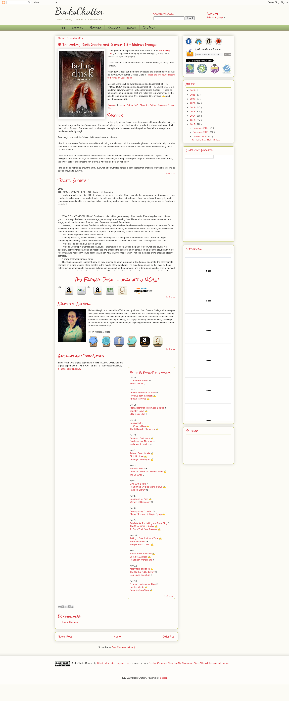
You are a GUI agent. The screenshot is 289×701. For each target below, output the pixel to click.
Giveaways (114, 27)
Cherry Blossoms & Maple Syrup (146, 514)
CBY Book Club (137, 414)
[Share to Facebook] (69, 606)
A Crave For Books (139, 380)
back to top (170, 173)
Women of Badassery (140, 502)
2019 (193, 107)
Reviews (131, 27)
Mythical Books (137, 468)
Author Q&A (132, 105)
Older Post (169, 636)
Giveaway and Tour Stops (81, 355)
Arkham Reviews (138, 399)
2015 (193, 124)
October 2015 (200, 136)
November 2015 (201, 132)
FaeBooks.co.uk (138, 541)
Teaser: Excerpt (73, 180)
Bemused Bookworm (140, 438)
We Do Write (136, 475)
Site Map (149, 27)
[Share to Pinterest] (72, 606)
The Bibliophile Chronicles (142, 429)
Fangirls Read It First (140, 544)
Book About (135, 423)
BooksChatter (79, 11)
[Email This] (59, 606)
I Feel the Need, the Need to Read (146, 471)
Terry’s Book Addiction (141, 553)
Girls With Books (138, 484)
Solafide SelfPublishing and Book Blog (148, 523)
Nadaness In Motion (139, 444)
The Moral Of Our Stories (142, 526)
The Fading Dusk (94, 279)
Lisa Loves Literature (140, 575)
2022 (193, 95)
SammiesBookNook (139, 590)
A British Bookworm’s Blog (143, 584)
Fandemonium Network (141, 441)
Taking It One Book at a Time (144, 538)
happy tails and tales (140, 569)
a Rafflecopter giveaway (69, 369)
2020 (193, 103)
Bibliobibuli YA (136, 456)
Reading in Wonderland (141, 560)
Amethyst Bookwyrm (140, 459)
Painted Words (137, 587)
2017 (193, 116)
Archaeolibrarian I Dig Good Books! (147, 408)
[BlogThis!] (62, 606)
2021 (193, 99)
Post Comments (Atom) (123, 647)
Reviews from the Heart (141, 396)
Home (62, 27)
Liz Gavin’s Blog (138, 426)
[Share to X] (65, 606)
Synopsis (112, 105)
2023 (193, 90)
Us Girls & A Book (138, 557)
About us (77, 27)
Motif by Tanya (137, 411)
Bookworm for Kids (139, 499)
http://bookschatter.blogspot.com (113, 663)
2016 (193, 120)
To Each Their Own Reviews (143, 529)
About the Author (148, 105)
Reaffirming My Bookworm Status (146, 487)
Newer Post (65, 636)
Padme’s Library (138, 490)
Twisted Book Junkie (140, 453)
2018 (193, 111)
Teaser (121, 105)
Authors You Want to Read (143, 392)
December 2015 (201, 128)
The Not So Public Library (142, 572)
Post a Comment (70, 622)
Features (95, 27)
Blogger (163, 678)
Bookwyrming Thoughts (141, 511)
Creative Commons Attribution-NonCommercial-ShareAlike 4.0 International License (189, 663)
